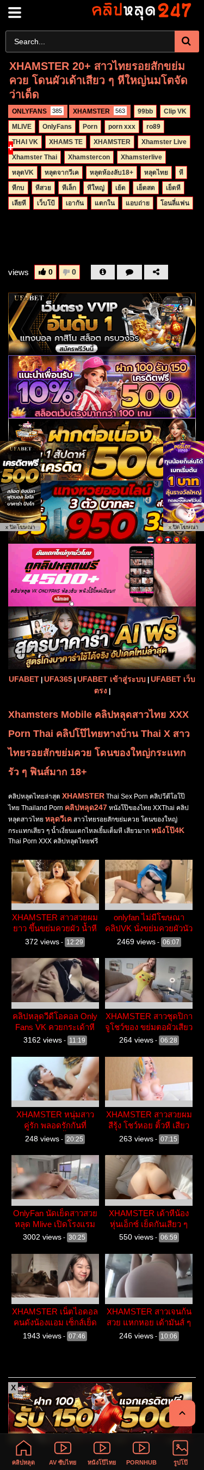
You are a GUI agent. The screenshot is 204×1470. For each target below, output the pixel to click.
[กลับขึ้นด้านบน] (182, 1413)
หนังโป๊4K (167, 830)
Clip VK (175, 111)
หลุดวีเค (58, 818)
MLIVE (22, 126)
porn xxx (121, 126)
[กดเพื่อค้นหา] (187, 41)
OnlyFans (57, 126)
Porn (90, 126)
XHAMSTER (99, 111)
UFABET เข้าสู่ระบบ (111, 679)
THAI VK (25, 142)
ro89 (153, 126)
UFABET (24, 679)
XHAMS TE (66, 142)
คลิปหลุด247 (86, 807)
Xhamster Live (164, 142)
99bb (145, 111)
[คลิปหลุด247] (140, 10)
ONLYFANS (37, 111)
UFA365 (58, 679)
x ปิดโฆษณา (20, 527)
